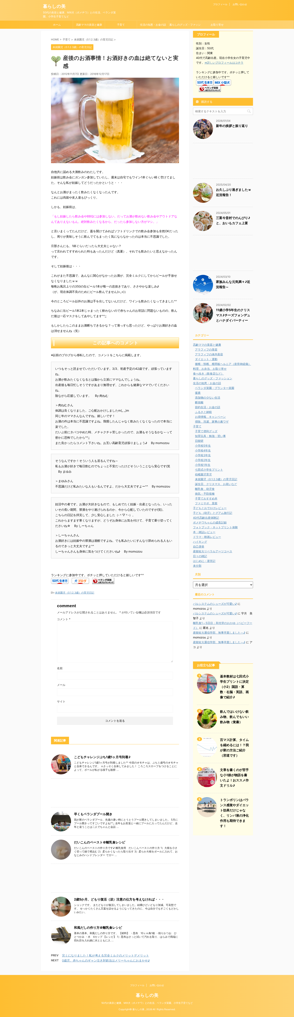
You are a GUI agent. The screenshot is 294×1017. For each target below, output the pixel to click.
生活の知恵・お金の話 (153, 24)
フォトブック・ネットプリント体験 (215, 527)
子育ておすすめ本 (206, 498)
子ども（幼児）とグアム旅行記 (212, 513)
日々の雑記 (200, 556)
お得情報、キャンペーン (210, 416)
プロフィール (220, 4)
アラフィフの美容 (206, 349)
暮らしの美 (54, 6)
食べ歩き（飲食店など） (208, 373)
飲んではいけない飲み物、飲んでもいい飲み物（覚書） (234, 716)
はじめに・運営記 (204, 561)
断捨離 (199, 402)
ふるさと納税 (203, 412)
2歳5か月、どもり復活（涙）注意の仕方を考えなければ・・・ (119, 899)
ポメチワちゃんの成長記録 (210, 522)
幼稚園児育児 (203, 474)
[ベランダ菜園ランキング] (103, 581)
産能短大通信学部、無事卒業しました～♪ (219, 632)
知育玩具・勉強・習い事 (210, 436)
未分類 (197, 565)
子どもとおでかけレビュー (210, 508)
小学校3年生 (203, 455)
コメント (63, 619)
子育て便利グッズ (206, 431)
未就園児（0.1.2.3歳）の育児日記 (74, 592)
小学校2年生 (203, 460)
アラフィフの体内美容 (209, 354)
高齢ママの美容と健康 (89, 24)
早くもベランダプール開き (93, 814)
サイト (61, 701)
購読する (206, 101)
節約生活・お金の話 (207, 407)
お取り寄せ (217, 24)
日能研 (199, 440)
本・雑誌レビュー (204, 532)
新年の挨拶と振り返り (232, 126)
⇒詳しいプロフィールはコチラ (223, 62)
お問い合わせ (240, 4)
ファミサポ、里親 (206, 503)
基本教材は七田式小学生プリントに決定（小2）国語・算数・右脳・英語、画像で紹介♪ (234, 686)
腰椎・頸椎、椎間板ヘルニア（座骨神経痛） (223, 364)
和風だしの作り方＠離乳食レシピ (98, 928)
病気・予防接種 (205, 493)
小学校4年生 (203, 450)
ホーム (57, 24)
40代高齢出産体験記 (206, 517)
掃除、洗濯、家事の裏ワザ (212, 421)
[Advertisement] (115, 794)
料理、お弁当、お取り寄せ (210, 368)
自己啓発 (198, 546)
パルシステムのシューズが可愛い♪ (215, 603)
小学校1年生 (202, 464)
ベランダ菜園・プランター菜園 (214, 388)
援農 (198, 392)
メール (61, 684)
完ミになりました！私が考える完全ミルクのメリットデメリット (105, 955)
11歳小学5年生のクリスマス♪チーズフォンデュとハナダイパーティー (233, 315)
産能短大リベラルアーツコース (212, 551)
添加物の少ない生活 (207, 397)
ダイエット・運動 (206, 359)
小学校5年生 (203, 445)
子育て (121, 24)
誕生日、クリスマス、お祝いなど (216, 484)
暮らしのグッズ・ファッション (185, 26)
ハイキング (200, 541)
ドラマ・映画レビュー (207, 537)
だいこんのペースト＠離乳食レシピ (99, 842)
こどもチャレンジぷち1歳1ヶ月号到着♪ (102, 757)
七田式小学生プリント (209, 469)
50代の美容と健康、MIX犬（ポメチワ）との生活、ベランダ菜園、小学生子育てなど (147, 1002)
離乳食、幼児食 (205, 488)
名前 (60, 668)
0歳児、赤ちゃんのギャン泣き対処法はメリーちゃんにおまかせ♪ (106, 960)
